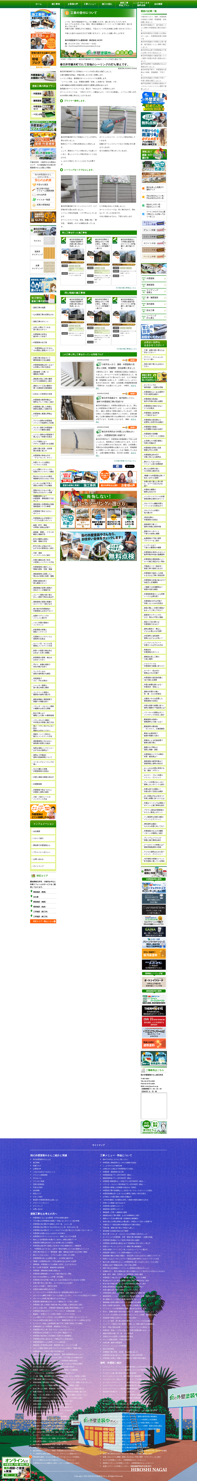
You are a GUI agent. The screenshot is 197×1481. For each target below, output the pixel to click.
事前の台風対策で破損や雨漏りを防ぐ (151, 734)
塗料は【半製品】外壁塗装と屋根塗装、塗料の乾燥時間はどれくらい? (58, 1354)
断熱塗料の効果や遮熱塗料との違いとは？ (153, 720)
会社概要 (158, 4)
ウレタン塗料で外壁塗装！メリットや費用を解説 (43, 429)
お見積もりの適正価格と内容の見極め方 (153, 442)
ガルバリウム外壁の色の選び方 (151, 511)
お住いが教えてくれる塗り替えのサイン (41, 328)
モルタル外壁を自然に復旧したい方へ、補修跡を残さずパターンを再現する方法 (62, 1320)
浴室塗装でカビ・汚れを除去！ (41, 679)
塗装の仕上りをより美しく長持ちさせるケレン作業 (43, 491)
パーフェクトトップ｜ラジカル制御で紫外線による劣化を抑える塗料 (127, 1367)
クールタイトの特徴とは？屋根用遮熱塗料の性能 (154, 846)
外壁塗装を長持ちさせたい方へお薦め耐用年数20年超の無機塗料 (126, 1447)
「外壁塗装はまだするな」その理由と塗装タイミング (43, 349)
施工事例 (56, 4)
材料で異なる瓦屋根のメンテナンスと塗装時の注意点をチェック (126, 1268)
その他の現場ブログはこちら (125, 461)
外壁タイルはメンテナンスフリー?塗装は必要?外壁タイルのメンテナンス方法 (131, 1259)
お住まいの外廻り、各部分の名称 (45, 1286)
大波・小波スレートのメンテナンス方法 (41, 798)
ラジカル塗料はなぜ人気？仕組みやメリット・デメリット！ (54, 1460)
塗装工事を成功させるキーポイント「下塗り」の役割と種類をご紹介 (127, 1454)
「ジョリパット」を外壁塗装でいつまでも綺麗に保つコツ (54, 1373)
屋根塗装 (43, 100)
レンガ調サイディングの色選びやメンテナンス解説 (43, 470)
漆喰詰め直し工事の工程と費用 (151, 658)
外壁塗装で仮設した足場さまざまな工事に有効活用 (154, 574)
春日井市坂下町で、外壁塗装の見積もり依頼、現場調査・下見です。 (153, 72)
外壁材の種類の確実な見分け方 (150, 490)
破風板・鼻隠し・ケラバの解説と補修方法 (43, 533)
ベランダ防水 (43, 114)
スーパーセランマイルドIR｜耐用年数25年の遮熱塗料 (122, 1376)
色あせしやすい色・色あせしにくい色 (154, 205)
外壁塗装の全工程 (40, 342)
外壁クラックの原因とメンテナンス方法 (41, 463)
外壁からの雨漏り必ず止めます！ (115, 1203)
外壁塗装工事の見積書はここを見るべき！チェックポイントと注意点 (127, 1190)
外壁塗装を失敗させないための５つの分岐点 (49, 1233)
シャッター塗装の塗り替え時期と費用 (41, 686)
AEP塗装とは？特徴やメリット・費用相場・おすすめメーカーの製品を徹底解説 (131, 1429)
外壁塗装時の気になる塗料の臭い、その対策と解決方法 (53, 1258)
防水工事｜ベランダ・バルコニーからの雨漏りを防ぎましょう (125, 1234)
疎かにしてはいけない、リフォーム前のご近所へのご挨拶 (54, 1255)
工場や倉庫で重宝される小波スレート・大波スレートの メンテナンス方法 (59, 1379)
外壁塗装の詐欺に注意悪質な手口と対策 (152, 449)
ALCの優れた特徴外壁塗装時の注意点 (41, 770)
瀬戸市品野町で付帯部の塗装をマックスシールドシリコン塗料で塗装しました (153, 86)
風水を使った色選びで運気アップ (154, 188)
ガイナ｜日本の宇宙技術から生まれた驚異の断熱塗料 (122, 1407)
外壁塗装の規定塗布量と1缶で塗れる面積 (153, 679)
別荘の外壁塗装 (108, 1349)
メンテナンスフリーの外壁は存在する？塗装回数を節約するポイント (58, 1292)
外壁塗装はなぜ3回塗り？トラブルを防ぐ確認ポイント (52, 1333)
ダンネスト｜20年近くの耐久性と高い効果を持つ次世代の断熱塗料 (127, 1404)
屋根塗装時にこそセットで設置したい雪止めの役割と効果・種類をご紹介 (129, 1296)
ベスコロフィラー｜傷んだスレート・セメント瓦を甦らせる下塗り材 (127, 1379)
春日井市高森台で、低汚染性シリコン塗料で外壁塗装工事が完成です (153, 27)
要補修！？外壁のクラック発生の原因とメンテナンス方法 (54, 1314)
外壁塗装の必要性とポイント (113, 1206)
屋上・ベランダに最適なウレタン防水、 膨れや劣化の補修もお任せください (60, 1395)
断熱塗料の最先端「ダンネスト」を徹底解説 (154, 727)
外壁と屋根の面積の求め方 (43, 777)
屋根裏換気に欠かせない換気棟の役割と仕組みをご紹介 (53, 1401)
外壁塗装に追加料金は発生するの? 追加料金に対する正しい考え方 (126, 1243)
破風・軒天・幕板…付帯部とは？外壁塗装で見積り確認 (123, 1274)
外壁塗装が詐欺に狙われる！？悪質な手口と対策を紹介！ (54, 1339)
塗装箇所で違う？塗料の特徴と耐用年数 (152, 525)
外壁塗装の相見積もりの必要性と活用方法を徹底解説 (52, 1336)
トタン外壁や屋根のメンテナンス (41, 624)
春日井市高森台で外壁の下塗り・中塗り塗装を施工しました (153, 79)
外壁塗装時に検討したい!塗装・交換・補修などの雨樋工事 (124, 1293)
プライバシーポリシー (41, 852)
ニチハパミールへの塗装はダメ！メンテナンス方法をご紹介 (54, 1410)
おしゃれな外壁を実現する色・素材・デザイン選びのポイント (55, 1432)
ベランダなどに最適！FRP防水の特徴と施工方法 (43, 721)
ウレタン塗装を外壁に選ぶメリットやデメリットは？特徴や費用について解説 (131, 1423)
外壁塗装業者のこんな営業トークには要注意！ (154, 595)
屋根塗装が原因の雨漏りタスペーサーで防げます (42, 603)
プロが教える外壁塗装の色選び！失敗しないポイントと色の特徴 (56, 1221)
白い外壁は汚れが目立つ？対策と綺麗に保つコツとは (154, 797)
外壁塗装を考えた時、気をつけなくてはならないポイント (54, 1329)
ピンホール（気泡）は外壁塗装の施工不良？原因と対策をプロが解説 (58, 1323)
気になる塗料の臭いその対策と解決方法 (151, 470)
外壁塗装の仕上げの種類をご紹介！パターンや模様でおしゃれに (56, 1463)
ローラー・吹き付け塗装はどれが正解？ (151, 672)
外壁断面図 (37, 784)
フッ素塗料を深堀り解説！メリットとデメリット (154, 818)
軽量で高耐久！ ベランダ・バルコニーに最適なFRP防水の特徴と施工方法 (59, 1392)
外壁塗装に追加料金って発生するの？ (151, 414)
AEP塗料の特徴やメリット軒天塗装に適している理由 (154, 860)
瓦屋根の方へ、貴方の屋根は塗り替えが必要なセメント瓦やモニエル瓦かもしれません (134, 1271)
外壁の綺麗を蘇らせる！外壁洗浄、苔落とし (153, 686)
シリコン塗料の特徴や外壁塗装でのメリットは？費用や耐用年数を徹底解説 (130, 1416)
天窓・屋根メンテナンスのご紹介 (41, 554)
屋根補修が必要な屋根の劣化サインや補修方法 (42, 589)
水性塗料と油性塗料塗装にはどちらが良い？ (153, 637)
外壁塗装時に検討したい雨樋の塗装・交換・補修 (42, 568)
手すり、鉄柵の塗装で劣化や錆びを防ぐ (41, 665)
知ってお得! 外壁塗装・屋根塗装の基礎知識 (48, 1267)
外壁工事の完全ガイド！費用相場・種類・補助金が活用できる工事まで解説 (60, 1252)
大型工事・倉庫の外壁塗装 (112, 1342)
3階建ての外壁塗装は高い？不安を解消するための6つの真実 (54, 1261)
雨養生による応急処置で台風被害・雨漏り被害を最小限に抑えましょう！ (59, 1419)
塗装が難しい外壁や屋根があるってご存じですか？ (154, 609)
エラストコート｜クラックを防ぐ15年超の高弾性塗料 (122, 1398)
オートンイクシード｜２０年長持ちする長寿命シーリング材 (124, 1413)
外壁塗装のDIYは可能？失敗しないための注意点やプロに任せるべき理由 (59, 1280)
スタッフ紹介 (38, 838)
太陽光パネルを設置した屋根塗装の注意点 (153, 699)
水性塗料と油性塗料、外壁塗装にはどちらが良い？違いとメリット (127, 1444)
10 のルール (37, 1178)
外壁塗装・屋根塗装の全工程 (113, 1172)
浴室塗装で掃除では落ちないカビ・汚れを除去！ (120, 1318)
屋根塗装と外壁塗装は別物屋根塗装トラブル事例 (43, 505)
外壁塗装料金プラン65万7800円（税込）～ (118, 1175)
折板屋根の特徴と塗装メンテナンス (40, 631)
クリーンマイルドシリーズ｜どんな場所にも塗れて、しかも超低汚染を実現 (130, 1410)
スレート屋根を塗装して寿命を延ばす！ (117, 1339)
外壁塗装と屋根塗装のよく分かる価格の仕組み (119, 1162)
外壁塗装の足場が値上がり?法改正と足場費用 (155, 581)
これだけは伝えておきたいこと (44, 1172)
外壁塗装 (43, 94)
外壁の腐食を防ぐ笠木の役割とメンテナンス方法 (43, 561)
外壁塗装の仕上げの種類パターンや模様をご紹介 (153, 832)
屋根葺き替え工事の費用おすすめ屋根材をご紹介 (42, 380)
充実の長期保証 (38, 1184)
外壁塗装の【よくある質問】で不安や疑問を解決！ (51, 1218)
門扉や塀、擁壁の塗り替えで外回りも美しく (119, 1228)
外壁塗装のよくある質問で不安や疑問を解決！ (154, 393)
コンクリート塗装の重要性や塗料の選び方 (41, 693)
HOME (63, 59)
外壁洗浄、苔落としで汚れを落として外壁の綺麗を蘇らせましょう (127, 1330)
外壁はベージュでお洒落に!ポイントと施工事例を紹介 (154, 804)
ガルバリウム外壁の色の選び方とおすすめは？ (50, 1298)
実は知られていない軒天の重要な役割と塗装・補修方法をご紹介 (126, 1280)
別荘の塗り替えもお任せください (154, 365)
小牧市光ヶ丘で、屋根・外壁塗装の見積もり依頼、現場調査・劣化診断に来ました (153, 19)
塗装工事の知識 (39, 307)
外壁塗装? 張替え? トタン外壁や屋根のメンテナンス (122, 1252)
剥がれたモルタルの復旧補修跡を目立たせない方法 (43, 477)
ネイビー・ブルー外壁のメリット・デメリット (153, 776)
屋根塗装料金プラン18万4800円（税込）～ (118, 1178)
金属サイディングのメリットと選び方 (41, 617)
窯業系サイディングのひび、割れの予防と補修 (153, 616)
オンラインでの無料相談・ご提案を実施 (153, 386)
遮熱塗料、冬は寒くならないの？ (115, 1432)
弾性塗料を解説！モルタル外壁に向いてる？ (154, 825)
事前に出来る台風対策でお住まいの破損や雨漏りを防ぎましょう (56, 1416)
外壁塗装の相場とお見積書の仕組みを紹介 (153, 428)
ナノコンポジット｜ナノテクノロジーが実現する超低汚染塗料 (125, 1395)
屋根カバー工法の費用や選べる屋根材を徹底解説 (42, 387)
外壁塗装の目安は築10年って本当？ (40, 335)
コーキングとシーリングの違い (43, 763)
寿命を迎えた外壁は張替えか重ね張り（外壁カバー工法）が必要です (127, 1221)
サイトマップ (38, 866)
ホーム (39, 4)
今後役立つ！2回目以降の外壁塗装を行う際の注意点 (121, 1225)
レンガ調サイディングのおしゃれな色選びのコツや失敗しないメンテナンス (60, 1317)
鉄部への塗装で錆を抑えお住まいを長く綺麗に (42, 652)
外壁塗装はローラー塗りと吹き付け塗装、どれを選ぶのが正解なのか (58, 1357)
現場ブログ (72, 59)
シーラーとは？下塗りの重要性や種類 (152, 546)
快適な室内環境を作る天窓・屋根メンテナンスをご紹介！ (123, 1287)
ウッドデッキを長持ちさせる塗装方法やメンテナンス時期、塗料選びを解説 (130, 1315)
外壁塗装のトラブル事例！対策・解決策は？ (154, 755)
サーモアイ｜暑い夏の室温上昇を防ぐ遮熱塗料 (119, 1373)
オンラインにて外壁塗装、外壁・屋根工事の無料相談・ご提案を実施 (127, 1237)
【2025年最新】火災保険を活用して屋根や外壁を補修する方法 (125, 1200)
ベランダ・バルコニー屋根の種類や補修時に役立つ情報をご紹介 (56, 1385)
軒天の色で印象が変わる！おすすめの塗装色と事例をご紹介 (124, 1284)
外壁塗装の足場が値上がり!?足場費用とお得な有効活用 (123, 1355)
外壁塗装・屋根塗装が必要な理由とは (46, 1270)
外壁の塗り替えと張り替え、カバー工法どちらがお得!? (53, 1283)
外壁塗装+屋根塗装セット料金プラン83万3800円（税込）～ (124, 1181)
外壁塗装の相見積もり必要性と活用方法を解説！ (154, 421)
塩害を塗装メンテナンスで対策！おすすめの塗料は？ (52, 1404)
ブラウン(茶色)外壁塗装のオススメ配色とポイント (154, 811)
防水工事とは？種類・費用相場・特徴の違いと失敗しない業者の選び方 (58, 1389)
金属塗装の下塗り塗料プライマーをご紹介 (152, 539)
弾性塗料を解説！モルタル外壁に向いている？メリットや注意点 (56, 1457)
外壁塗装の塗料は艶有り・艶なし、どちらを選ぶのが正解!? (124, 1441)
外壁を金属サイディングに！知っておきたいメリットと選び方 (125, 1249)
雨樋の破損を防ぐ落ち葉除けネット (40, 582)
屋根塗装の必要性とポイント (113, 1209)
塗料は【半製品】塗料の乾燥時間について (42, 756)
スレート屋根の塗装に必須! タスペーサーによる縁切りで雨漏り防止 (57, 1348)
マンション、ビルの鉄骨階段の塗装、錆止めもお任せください (125, 1308)
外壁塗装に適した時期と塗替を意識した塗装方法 (42, 408)
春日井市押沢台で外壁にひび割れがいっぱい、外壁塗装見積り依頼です (153, 36)
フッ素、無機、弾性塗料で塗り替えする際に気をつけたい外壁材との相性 (59, 1376)
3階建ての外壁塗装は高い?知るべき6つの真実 (154, 477)
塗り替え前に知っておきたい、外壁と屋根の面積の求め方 (54, 1367)
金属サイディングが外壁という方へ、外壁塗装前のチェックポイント (127, 1466)
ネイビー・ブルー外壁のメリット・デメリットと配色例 (53, 1435)
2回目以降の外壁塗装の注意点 (151, 518)
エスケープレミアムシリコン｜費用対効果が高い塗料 (122, 1385)
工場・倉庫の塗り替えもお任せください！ (154, 351)
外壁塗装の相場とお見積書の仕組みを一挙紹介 (119, 1187)
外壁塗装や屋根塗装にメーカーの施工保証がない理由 (154, 560)
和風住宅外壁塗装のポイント (151, 651)
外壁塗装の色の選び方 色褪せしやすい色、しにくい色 (52, 1224)
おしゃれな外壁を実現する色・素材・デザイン (154, 769)
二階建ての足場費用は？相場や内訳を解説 (153, 588)
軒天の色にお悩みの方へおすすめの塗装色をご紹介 (43, 547)
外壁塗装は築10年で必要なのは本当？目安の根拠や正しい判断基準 (57, 1246)
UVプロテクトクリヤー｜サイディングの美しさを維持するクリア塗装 (128, 1401)
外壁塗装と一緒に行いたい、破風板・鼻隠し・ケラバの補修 (124, 1277)
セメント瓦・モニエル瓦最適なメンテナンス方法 (42, 645)
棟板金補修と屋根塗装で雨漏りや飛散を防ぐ (42, 700)
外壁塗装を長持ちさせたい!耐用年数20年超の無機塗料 (154, 553)
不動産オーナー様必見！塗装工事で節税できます (153, 567)
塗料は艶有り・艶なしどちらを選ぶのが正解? (153, 630)
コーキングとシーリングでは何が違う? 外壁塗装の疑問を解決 (55, 1361)
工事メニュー (90, 4)
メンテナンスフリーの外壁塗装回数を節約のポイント (154, 497)
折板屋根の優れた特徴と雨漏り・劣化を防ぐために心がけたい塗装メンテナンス (131, 1256)
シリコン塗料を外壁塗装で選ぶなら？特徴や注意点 (43, 436)
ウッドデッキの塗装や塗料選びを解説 (41, 672)
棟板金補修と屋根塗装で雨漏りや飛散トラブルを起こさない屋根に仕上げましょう (62, 1382)
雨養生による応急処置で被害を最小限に (153, 741)
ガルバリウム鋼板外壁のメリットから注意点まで (153, 504)
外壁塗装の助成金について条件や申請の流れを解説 (121, 1240)
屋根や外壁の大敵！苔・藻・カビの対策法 (152, 693)
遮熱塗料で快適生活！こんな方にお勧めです (119, 1392)
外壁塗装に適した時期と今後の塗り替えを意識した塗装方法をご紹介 (58, 1305)
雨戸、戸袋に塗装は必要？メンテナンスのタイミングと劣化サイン (127, 1327)
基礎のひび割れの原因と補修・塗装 (151, 748)
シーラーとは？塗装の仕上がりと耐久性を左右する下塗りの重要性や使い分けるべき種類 (135, 1451)
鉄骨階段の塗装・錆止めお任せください (42, 658)
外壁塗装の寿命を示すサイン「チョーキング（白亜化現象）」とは (57, 1311)
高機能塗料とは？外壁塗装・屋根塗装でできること (43, 498)
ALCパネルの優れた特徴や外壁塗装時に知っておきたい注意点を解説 (57, 1364)
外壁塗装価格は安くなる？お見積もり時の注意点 (43, 366)
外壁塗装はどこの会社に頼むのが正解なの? (48, 1351)
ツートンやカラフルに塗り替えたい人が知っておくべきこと (155, 214)
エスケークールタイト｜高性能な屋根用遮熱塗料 (120, 1389)
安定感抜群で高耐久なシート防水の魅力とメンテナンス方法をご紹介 (58, 1398)
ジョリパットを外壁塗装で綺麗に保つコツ (154, 665)
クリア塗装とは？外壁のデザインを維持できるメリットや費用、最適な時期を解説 (132, 1426)
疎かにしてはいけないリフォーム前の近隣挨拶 (153, 463)
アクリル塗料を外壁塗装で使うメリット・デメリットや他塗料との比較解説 (130, 1419)
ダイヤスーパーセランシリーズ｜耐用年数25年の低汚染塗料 (124, 1382)
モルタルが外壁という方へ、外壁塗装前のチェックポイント (124, 1460)
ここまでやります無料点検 (112, 1166)
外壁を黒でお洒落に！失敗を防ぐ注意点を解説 (153, 790)
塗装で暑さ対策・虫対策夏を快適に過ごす (42, 449)
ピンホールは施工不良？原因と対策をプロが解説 (42, 484)
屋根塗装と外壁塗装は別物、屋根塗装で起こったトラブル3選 (55, 1345)
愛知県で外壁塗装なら (41, 845)
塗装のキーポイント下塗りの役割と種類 (151, 532)
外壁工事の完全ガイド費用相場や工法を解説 (41, 359)
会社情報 (36, 1190)
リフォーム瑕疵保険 (40, 1175)
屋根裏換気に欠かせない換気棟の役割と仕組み (42, 742)
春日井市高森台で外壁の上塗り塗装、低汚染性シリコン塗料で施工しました (153, 44)
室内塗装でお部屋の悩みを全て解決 (115, 1231)
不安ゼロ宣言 (38, 1187)
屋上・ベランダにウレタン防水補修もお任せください (43, 728)
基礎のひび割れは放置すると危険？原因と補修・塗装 (52, 1423)
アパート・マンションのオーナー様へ (153, 358)
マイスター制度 (38, 1181)
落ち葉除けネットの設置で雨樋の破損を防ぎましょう (122, 1299)
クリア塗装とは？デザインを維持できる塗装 (43, 443)
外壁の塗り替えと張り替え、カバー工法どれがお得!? (153, 484)
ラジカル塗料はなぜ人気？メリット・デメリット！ (154, 853)
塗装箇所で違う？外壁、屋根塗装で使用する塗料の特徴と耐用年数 (127, 1435)
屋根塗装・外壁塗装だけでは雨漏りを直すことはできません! (55, 1264)
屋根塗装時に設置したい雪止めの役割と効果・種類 (43, 575)
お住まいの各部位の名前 (42, 394)
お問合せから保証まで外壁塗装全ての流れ (118, 1169)
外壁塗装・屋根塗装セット (43, 107)
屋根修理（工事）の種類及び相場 (41, 373)
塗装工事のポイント (41, 321)
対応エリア (37, 1193)
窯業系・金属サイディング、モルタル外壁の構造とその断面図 (55, 1370)
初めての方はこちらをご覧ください (115, 1159)
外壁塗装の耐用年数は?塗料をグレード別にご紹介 (43, 401)
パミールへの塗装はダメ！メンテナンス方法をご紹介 (154, 713)
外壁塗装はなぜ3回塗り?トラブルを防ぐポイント (42, 519)
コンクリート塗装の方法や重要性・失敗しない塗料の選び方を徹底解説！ (129, 1324)
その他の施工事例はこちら (126, 288)
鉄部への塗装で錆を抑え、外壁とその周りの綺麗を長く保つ (124, 1305)
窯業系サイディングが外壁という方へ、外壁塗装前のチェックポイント (128, 1463)
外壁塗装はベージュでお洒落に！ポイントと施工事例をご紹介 (55, 1447)
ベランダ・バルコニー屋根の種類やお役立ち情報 (43, 707)
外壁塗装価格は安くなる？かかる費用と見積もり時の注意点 (124, 1193)
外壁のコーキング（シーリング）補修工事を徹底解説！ (123, 1246)
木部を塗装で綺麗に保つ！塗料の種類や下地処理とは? (155, 706)
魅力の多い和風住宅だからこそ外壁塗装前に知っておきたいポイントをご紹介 (131, 1262)
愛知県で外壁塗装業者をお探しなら (46, 1200)
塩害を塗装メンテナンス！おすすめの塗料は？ (43, 749)
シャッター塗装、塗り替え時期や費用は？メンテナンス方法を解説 (127, 1321)
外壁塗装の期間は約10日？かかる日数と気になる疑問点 (53, 1243)
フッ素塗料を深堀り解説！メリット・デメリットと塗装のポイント (57, 1454)
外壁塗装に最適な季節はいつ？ (42, 415)
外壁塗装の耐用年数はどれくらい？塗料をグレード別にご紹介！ (56, 1301)
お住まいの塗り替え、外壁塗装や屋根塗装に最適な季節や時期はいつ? (58, 1308)
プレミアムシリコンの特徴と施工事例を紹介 (152, 839)
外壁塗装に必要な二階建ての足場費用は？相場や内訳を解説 (124, 1358)
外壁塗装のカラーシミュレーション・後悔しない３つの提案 (54, 1236)
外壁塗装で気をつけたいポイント (42, 512)
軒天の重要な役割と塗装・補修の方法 (41, 540)
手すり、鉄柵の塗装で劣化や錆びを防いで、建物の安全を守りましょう (128, 1312)
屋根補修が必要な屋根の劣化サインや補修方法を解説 (122, 1302)
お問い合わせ (38, 859)
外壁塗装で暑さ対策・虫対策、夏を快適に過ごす (120, 1352)
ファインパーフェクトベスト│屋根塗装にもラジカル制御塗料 (125, 1370)
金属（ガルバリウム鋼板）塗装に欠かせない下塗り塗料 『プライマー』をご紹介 (132, 1457)
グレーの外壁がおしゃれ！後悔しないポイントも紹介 (154, 783)
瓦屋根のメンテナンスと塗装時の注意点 (42, 638)
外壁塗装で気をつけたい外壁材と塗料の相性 (42, 791)
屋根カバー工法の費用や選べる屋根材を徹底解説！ (121, 1218)
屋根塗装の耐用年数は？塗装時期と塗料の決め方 (153, 762)
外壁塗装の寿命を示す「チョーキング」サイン (42, 456)
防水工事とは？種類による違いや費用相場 (43, 714)
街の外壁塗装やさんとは (42, 1159)
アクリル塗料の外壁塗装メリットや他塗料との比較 (43, 422)
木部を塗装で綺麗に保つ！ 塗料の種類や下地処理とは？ (53, 1407)
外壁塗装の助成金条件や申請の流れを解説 (153, 400)
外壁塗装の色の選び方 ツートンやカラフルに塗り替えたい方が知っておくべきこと (63, 1230)
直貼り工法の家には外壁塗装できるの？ (151, 623)
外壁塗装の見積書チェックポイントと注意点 (154, 435)
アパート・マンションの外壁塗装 (115, 1346)
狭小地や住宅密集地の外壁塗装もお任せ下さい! (43, 610)
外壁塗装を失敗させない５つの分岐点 (153, 407)
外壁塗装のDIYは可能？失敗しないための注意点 (153, 602)
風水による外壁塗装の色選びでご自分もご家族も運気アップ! (55, 1239)
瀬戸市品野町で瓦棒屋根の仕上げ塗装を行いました (153, 65)
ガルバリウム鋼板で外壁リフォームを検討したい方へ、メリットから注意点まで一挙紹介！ (65, 1295)
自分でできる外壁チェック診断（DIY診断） (48, 1277)
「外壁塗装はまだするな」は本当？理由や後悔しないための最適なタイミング (61, 1249)
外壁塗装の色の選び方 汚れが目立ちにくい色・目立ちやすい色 (55, 1227)
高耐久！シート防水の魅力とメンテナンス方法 (42, 735)
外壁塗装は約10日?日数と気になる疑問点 (152, 456)
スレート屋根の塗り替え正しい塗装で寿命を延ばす (43, 596)
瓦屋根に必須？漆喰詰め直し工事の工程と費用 (119, 1265)
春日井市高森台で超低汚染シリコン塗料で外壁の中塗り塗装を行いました (153, 58)
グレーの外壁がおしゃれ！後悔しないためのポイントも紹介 (54, 1438)
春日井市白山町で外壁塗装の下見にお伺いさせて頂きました (153, 51)
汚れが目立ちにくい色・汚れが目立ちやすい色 (155, 197)
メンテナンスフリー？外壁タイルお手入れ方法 (153, 644)
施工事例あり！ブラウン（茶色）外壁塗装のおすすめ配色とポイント (58, 1451)
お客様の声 (73, 4)
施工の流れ (107, 4)
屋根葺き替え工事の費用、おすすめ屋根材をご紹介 (121, 1215)
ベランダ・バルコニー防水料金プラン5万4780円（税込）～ (124, 1184)
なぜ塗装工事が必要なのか (43, 314)
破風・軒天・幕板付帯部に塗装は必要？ (41, 526)
